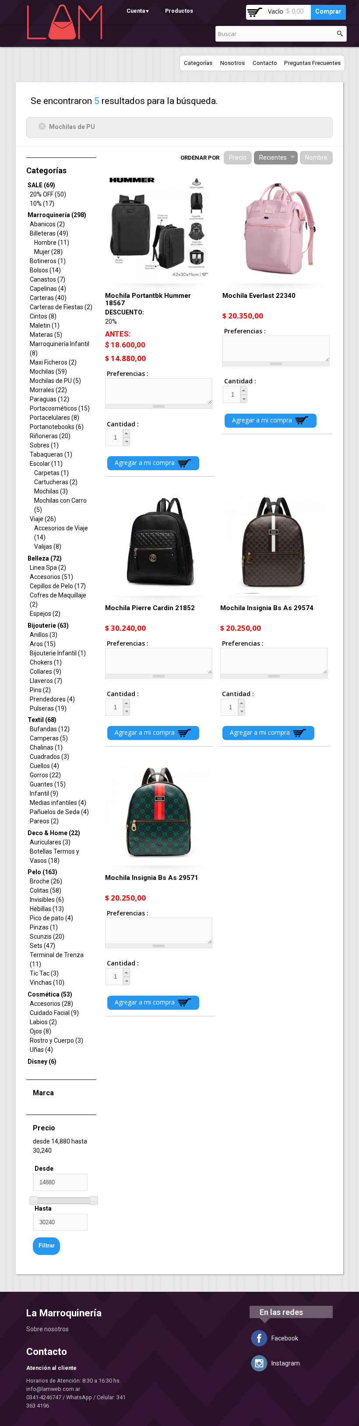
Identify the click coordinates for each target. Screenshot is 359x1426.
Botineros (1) (48, 260)
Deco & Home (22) (54, 832)
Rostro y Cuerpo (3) (56, 1040)
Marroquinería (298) (57, 214)
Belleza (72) (45, 558)
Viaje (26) (43, 518)
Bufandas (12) (50, 729)
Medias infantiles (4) (58, 802)
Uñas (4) (41, 1049)
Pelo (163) (42, 872)
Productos (179, 10)
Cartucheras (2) (55, 482)
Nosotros (232, 63)
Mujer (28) (48, 251)
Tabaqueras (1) (51, 454)
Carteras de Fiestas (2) (61, 307)
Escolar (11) (46, 463)
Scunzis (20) (47, 936)
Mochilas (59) (48, 371)
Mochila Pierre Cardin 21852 (150, 608)
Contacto (265, 63)
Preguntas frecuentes (312, 63)
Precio (237, 157)
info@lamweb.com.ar (53, 1389)
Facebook (284, 1338)
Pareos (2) (44, 821)
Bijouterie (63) (48, 625)
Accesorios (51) (51, 576)
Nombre (316, 157)
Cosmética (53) (50, 994)
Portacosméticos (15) (60, 408)
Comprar (328, 11)
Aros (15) (43, 643)
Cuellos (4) (44, 765)
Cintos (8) (43, 316)
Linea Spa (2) (48, 567)
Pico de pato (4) (51, 918)
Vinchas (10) (47, 982)
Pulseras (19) (48, 708)
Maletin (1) (45, 325)
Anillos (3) (43, 634)
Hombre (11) (51, 242)
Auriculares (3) (50, 842)
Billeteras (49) (49, 233)
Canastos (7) (47, 279)
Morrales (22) (48, 389)
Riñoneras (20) (50, 436)
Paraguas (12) (49, 399)
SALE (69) (41, 185)
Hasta (43, 1208)
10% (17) (42, 203)
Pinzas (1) (44, 927)
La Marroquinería (64, 1313)
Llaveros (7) (46, 680)
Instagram (285, 1363)
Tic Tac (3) (44, 973)
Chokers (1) (46, 662)
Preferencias (127, 373)
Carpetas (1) (51, 472)
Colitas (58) (45, 890)
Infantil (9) (44, 793)
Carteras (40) (48, 297)
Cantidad (115, 424)
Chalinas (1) (46, 747)
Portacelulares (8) (54, 417)
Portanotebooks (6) (57, 426)
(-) (43, 126)
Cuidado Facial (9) (54, 1012)
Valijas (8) (47, 546)
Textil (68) (42, 719)
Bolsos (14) (45, 270)
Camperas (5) (49, 738)
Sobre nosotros (47, 1329)
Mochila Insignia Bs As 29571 (151, 878)
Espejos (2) (45, 613)
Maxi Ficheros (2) (53, 362)
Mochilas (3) (51, 491)
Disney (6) (42, 1061)
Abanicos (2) (47, 224)
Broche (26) (46, 881)
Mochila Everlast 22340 (259, 296)
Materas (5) (46, 334)
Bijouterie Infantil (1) (58, 653)
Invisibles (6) (47, 899)
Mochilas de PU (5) (55, 380)
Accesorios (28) (51, 1003)
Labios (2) (43, 1022)
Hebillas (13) (47, 908)
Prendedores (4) (52, 699)
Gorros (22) (45, 775)
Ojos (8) (40, 1031)
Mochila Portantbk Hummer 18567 (148, 299)
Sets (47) (42, 945)
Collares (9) (45, 671)
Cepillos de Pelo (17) (58, 586)
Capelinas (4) (48, 288)
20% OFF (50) (48, 194)
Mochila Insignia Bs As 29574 (266, 608)
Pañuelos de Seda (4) (59, 811)
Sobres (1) (44, 445)
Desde (44, 1168)
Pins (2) (40, 689)
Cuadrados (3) (49, 756)
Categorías (198, 63)
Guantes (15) (48, 784)
